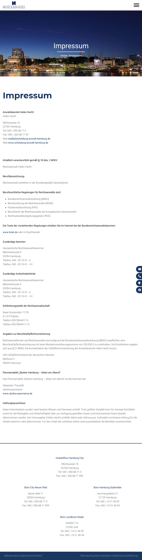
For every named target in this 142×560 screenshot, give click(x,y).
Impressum (75, 55)
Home (63, 55)
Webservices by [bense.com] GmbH (23, 555)
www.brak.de (10, 232)
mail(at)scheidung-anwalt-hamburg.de (29, 138)
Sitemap (84, 555)
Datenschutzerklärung (126, 555)
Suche (94, 555)
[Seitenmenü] (136, 5)
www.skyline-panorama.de (17, 393)
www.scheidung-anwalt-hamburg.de (28, 142)
